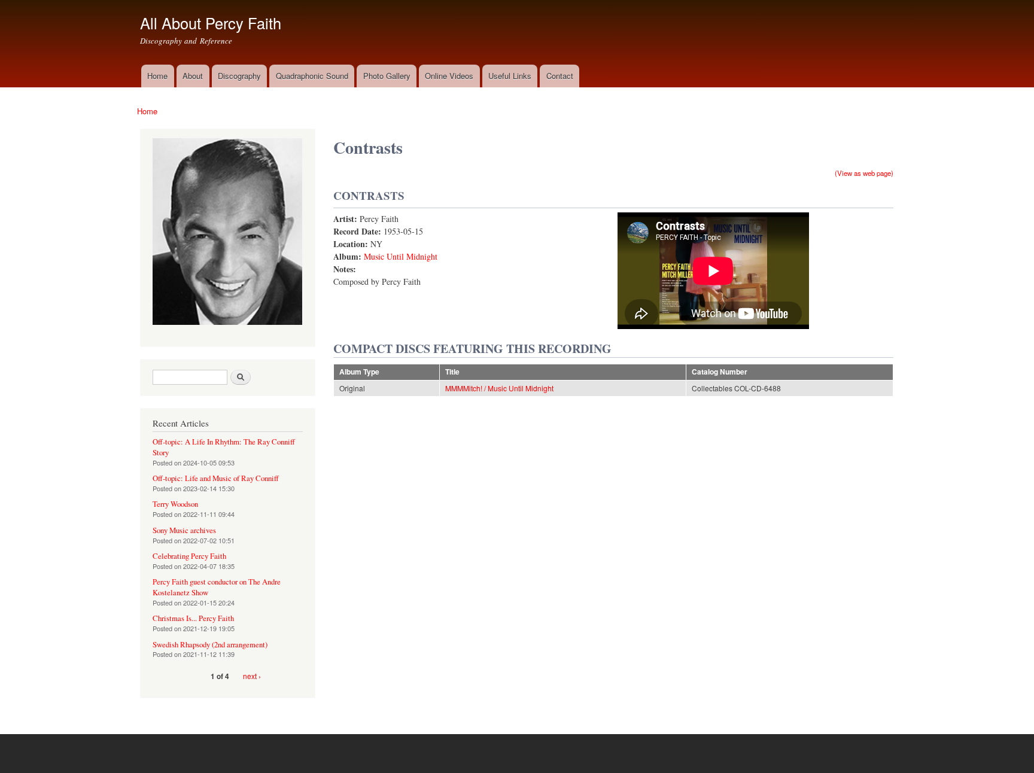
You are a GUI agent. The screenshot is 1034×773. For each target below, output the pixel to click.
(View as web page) (864, 173)
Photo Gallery (386, 75)
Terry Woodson (175, 504)
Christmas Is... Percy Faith (193, 618)
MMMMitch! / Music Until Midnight (499, 388)
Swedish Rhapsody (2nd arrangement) (210, 645)
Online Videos (449, 75)
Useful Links (509, 75)
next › (252, 676)
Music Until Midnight (400, 256)
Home (157, 75)
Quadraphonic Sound (312, 75)
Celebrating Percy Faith (189, 556)
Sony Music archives (184, 530)
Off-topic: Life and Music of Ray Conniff (216, 478)
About (193, 75)
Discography (239, 75)
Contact (559, 75)
